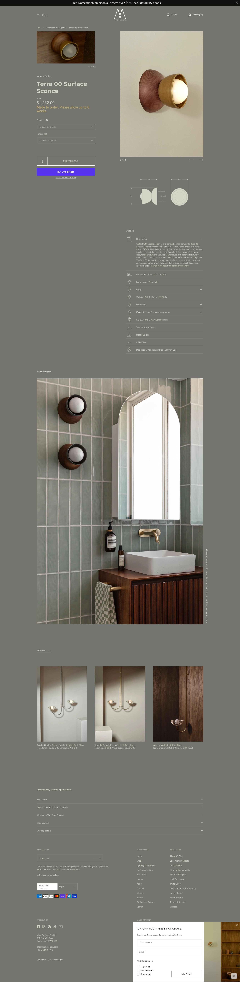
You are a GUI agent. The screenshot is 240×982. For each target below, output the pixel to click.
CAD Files (141, 342)
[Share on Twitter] (92, 55)
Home (39, 28)
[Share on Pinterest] (92, 60)
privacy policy (52, 875)
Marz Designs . (57, 960)
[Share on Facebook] (92, 49)
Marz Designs (46, 76)
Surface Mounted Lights (55, 28)
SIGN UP (187, 974)
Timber (40, 134)
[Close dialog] (237, 925)
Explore (41, 651)
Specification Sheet (145, 327)
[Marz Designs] (120, 19)
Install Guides (142, 335)
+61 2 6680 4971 (45, 949)
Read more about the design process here (171, 266)
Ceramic (40, 120)
